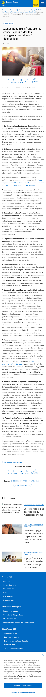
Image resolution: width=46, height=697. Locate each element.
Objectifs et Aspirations (23, 10)
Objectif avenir (9, 645)
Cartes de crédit (9, 585)
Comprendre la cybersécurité (34, 505)
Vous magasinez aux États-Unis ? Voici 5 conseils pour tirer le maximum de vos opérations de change (23, 183)
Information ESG (9, 619)
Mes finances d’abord (8, 10)
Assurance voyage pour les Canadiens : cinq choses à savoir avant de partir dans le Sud (33, 536)
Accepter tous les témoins (23, 685)
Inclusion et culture (10, 611)
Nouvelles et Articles (11, 637)
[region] (23, 674)
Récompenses (8, 600)
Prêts (5, 593)
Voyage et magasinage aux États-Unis (23, 12)
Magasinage (35, 481)
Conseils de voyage (20, 481)
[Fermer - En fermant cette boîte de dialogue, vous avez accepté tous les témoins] (43, 654)
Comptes (6, 581)
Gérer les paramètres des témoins (23, 692)
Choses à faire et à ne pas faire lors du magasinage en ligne (34, 512)
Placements (8, 596)
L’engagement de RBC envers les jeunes (18, 622)
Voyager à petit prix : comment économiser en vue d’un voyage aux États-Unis (34, 563)
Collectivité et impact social (14, 615)
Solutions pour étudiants (13, 648)
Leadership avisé (10, 633)
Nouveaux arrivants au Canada (15, 641)
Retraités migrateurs (22, 485)
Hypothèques (8, 589)
